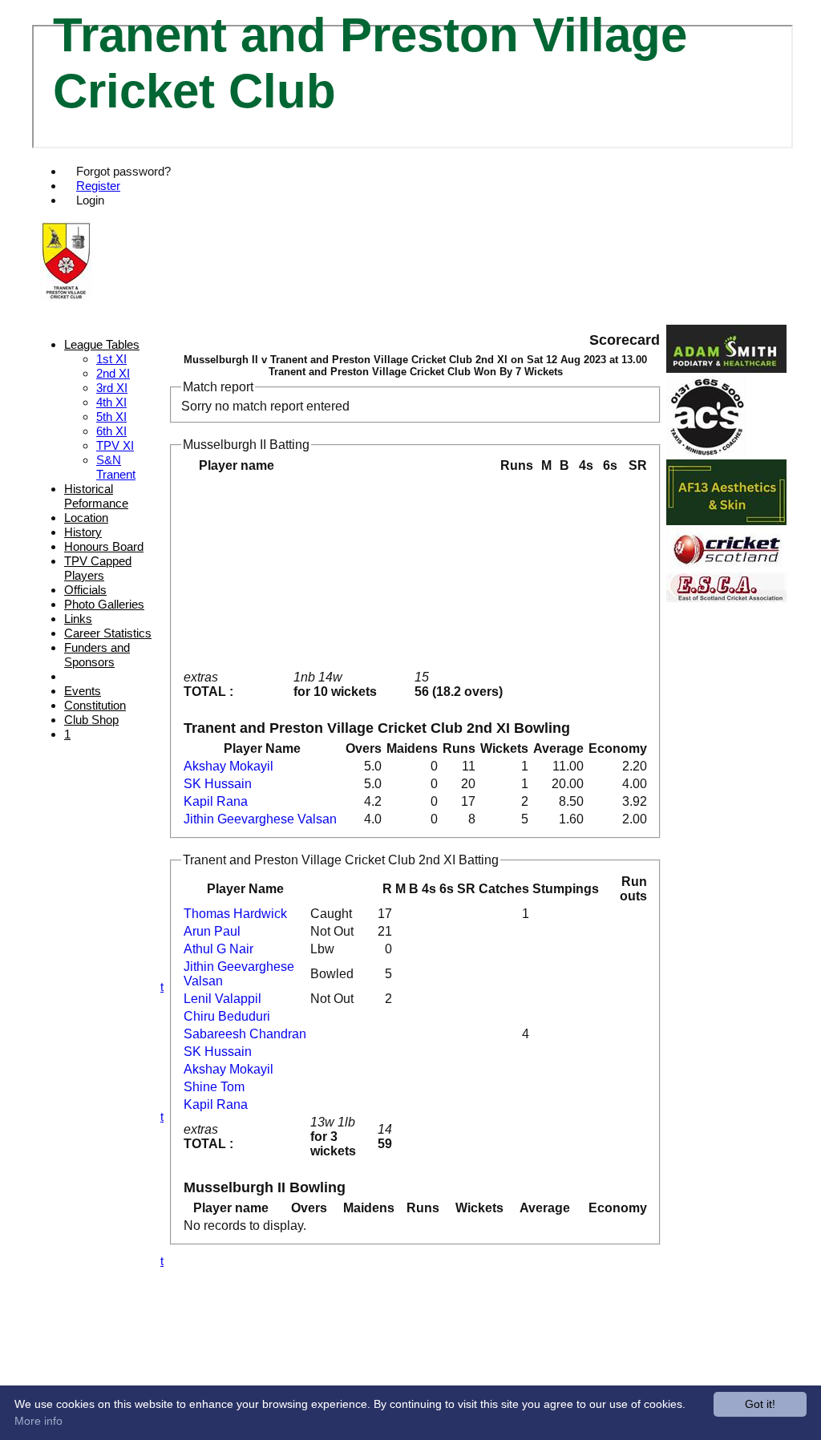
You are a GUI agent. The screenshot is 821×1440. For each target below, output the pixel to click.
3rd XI (111, 387)
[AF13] (726, 521)
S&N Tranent (115, 467)
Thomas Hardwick (235, 913)
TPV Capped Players (97, 568)
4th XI (111, 402)
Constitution (95, 705)
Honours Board (104, 546)
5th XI (111, 416)
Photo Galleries (104, 604)
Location (86, 517)
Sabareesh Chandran (245, 1034)
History (83, 532)
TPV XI (115, 445)
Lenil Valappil (222, 998)
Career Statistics (108, 633)
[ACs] (706, 452)
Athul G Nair (218, 949)
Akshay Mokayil (228, 766)
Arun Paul (212, 931)
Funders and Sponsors (97, 655)
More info (38, 1420)
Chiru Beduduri (227, 1016)
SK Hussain (218, 784)
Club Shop (91, 719)
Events (82, 691)
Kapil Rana (216, 801)
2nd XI (113, 373)
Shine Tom (214, 1087)
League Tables (102, 344)
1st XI (111, 359)
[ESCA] (726, 598)
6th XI (111, 431)
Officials (85, 590)
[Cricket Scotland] (726, 565)
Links (78, 618)
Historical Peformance (96, 496)
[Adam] (726, 368)
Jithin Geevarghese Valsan (260, 819)
